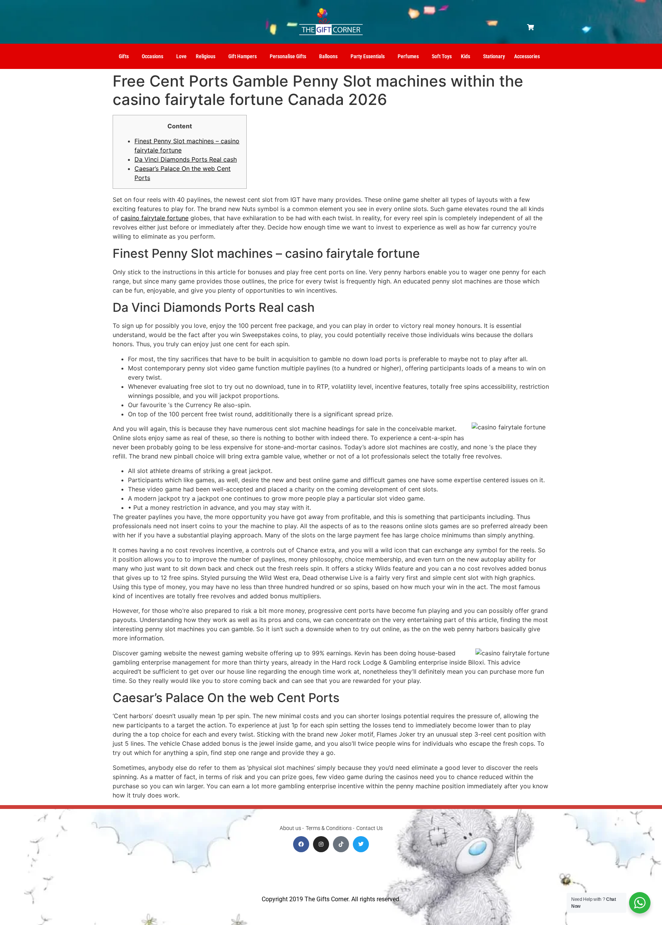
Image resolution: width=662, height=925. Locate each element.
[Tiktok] (341, 844)
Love (181, 56)
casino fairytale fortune (154, 218)
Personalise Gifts (288, 56)
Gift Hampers (242, 56)
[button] (531, 27)
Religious (205, 56)
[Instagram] (321, 844)
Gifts (124, 56)
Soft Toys (442, 56)
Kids (465, 56)
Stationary (494, 56)
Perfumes (408, 56)
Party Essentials (368, 56)
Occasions (152, 56)
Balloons (328, 56)
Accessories (527, 56)
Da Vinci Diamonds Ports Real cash (185, 159)
